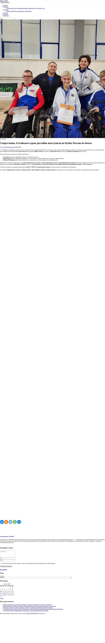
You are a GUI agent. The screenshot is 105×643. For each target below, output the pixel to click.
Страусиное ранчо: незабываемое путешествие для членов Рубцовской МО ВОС (25, 610)
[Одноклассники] (6, 522)
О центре (5, 9)
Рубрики (2, 576)
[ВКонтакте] (2, 522)
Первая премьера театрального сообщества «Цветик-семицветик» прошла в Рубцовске (27, 604)
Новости (5, 14)
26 (4, 595)
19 (4, 593)
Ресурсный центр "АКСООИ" (12, 147)
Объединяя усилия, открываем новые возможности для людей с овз (25, 8)
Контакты (6, 15)
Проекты (5, 6)
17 (1, 593)
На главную (3, 569)
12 (4, 591)
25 (3, 595)
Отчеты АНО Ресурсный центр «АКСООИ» (19, 11)
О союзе (5, 12)
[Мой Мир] (19, 522)
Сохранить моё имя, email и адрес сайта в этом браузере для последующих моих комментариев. (28, 563)
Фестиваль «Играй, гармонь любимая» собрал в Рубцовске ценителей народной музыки (28, 607)
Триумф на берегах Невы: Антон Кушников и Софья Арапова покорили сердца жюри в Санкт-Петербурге (33, 609)
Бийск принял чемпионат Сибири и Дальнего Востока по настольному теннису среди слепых (29, 606)
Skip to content (4, 0)
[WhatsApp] (15, 522)
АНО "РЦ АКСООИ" (32, 613)
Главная (5, 5)
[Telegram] (10, 522)
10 (1, 591)
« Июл (2, 598)
